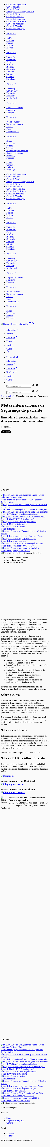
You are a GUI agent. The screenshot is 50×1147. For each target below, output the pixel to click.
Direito (9, 141)
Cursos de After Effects (16, 21)
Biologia (10, 67)
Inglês (8, 38)
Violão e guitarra (13, 122)
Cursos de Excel (13, 7)
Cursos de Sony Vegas (15, 28)
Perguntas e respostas (15, 1120)
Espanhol (10, 40)
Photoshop (10, 88)
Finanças (10, 112)
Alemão (9, 48)
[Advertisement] (25, 460)
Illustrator (10, 96)
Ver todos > (11, 33)
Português (10, 57)
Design (11, 341)
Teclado (9, 126)
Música (11, 345)
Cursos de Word (13, 9)
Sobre (8, 1118)
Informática (12, 330)
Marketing (10, 110)
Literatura (10, 74)
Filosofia (10, 72)
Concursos (10, 143)
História (9, 64)
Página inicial (12, 357)
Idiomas (11, 334)
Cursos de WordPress (15, 24)
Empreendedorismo (14, 107)
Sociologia (10, 79)
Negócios (12, 372)
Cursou (4, 396)
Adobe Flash (11, 98)
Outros (10, 380)
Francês (9, 43)
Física (8, 62)
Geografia (10, 69)
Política (9, 146)
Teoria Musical (12, 131)
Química (10, 76)
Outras (10, 349)
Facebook (10, 1133)
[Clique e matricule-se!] (7, 776)
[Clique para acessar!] (13, 784)
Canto (8, 129)
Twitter (9, 1136)
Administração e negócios (17, 150)
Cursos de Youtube (14, 26)
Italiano (9, 45)
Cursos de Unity (13, 14)
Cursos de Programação (16, 4)
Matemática (11, 59)
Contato (9, 1123)
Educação (12, 337)
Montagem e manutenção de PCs (20, 12)
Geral (11, 396)
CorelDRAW (12, 91)
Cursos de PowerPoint (15, 19)
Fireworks (10, 93)
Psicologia (10, 148)
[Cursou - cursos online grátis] (14, 324)
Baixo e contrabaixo (14, 124)
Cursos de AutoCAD (15, 16)
